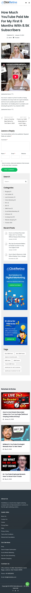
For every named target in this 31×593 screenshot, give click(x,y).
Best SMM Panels (20, 353)
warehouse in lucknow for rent (12, 370)
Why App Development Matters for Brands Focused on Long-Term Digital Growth (17, 245)
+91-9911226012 (9, 573)
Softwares (7, 214)
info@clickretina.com (10, 577)
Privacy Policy (5, 531)
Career (3, 522)
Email (13, 153)
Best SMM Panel (9, 353)
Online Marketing (9, 200)
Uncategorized (9, 217)
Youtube (17, 37)
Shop (2, 546)
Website (23, 153)
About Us (3, 516)
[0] (26, 3)
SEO (6, 205)
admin (10, 37)
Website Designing (6, 558)
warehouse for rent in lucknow (12, 367)
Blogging (7, 191)
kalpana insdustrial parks (11, 357)
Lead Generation (9, 197)
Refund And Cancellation (8, 537)
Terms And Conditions (7, 534)
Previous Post (9, 120)
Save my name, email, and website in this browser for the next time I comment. (15, 164)
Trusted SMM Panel (9, 364)
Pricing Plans (4, 525)
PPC (6, 202)
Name (3, 153)
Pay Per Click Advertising (8, 555)
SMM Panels (17, 360)
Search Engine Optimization (8, 549)
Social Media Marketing (11, 211)
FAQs (2, 528)
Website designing (10, 219)
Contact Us (4, 519)
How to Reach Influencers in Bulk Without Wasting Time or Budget (17, 255)
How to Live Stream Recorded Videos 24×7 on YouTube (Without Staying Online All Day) (17, 234)
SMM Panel (8, 208)
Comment (4, 139)
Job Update (8, 194)
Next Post (22, 121)
